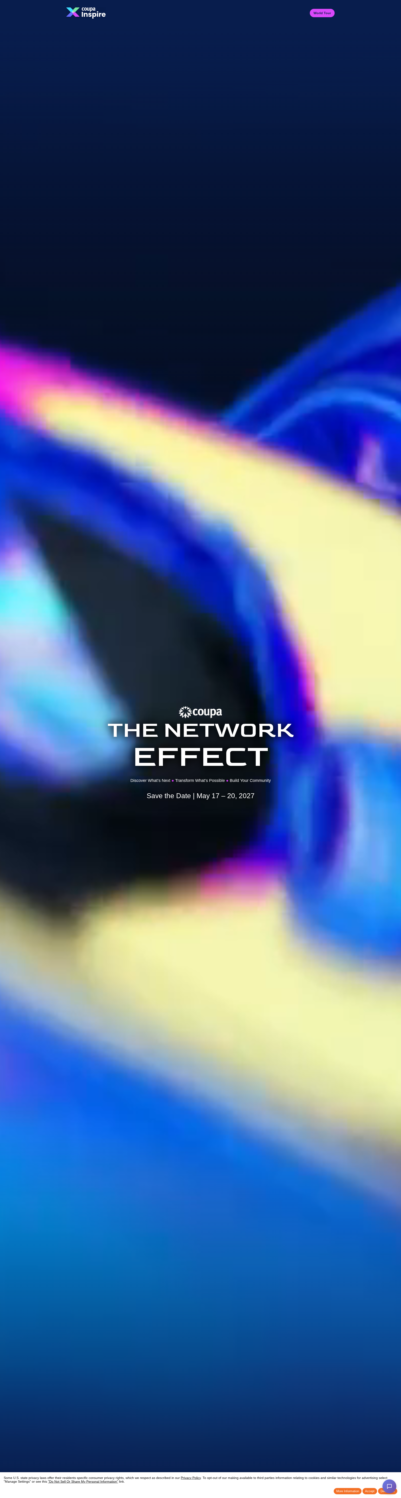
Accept (370, 1491)
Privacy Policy (191, 1478)
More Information (347, 1491)
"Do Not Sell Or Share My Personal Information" (83, 1481)
